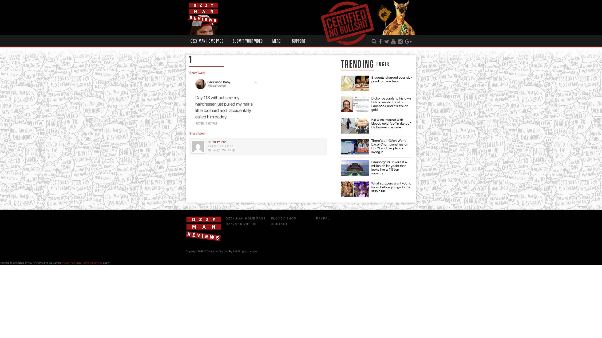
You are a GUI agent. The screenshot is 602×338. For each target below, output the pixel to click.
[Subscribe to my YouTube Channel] (393, 41)
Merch (277, 41)
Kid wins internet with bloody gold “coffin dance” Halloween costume (391, 123)
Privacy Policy (69, 262)
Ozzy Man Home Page (206, 41)
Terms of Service (92, 262)
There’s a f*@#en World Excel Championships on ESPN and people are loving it (389, 146)
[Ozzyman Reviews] (203, 240)
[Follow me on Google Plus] (408, 41)
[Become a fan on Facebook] (380, 41)
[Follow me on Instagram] (400, 41)
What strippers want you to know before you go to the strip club (391, 187)
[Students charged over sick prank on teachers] (354, 83)
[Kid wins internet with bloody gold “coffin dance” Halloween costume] (354, 125)
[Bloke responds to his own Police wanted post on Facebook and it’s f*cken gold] (354, 104)
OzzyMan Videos (241, 224)
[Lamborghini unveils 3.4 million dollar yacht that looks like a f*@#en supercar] (354, 168)
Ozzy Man (219, 141)
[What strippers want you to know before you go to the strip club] (354, 189)
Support (299, 41)
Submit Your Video (248, 41)
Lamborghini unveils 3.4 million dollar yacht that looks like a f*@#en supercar (389, 167)
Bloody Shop (283, 218)
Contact (279, 224)
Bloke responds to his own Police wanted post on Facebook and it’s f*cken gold (391, 103)
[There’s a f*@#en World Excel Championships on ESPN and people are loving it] (354, 146)
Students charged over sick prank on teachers (391, 79)
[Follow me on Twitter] (386, 41)
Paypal (323, 218)
